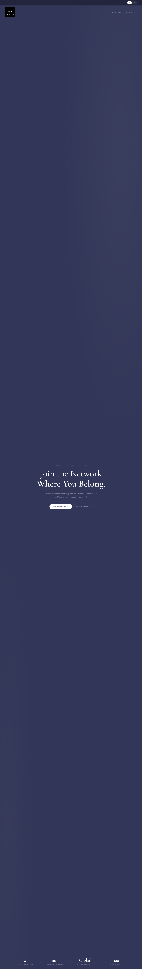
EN (129, 2)
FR (134, 2)
